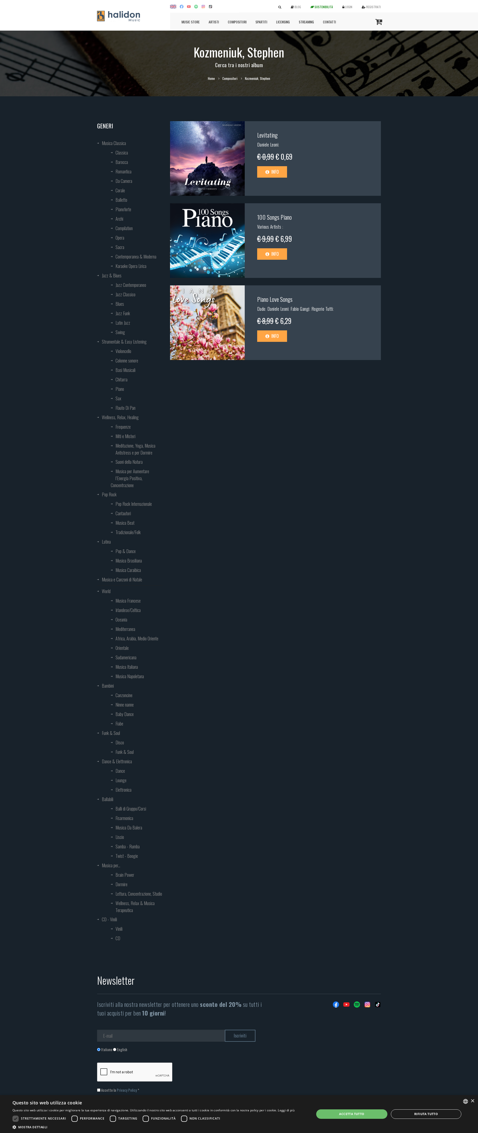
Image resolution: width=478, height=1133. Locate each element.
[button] (153, 1127)
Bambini (108, 685)
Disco (120, 742)
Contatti (329, 21)
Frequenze (123, 426)
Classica (122, 152)
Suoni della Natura (129, 462)
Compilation (124, 228)
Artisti (214, 21)
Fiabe (119, 723)
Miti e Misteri (125, 436)
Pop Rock (109, 494)
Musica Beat (125, 522)
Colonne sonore (127, 360)
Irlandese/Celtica (128, 610)
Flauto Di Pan (125, 408)
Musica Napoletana (130, 676)
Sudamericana (126, 657)
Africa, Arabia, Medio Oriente (137, 638)
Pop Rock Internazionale (134, 504)
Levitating (267, 134)
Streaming (306, 21)
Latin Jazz (123, 322)
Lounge (121, 780)
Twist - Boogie (127, 856)
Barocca (122, 162)
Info (274, 171)
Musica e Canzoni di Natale (122, 579)
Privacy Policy (127, 1090)
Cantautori (123, 513)
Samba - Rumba (128, 846)
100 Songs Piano (274, 216)
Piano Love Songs (275, 299)
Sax (118, 398)
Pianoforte (123, 209)
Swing (120, 332)
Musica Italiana (127, 667)
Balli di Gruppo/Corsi (131, 808)
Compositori (237, 21)
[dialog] (239, 1114)
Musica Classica (114, 143)
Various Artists (269, 226)
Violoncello (123, 351)
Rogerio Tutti (322, 309)
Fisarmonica (124, 818)
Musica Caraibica (128, 570)
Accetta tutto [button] (351, 1114)
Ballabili (107, 799)
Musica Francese (128, 600)
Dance (120, 771)
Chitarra (121, 379)
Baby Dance (125, 714)
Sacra (120, 247)
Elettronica (123, 789)
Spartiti (261, 21)
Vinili (119, 929)
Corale (120, 190)
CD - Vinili (109, 919)
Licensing (283, 21)
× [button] (472, 1101)
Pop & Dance (126, 551)
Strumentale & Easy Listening (124, 341)
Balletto (121, 200)
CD (118, 938)
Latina (106, 541)
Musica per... (111, 865)
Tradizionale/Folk (128, 532)
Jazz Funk (123, 313)
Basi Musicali (125, 370)
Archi (119, 218)
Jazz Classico (125, 294)
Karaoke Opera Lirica (131, 266)
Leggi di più (286, 1110)
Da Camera (124, 181)
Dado (261, 309)
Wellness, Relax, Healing (120, 417)
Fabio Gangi (300, 309)
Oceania (121, 619)
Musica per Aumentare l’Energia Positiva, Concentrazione (130, 478)
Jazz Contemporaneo (131, 285)
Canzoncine (124, 695)
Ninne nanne (125, 704)
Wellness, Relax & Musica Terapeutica (135, 906)
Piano (120, 389)
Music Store (190, 21)
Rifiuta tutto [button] (426, 1114)
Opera (120, 237)
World (106, 591)
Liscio (120, 837)
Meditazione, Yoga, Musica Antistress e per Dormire (135, 449)
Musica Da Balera (129, 827)
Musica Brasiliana (129, 560)
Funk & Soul (111, 733)
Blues (120, 304)
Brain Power (125, 875)
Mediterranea (125, 629)
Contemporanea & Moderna (136, 256)
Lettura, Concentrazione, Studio (139, 893)
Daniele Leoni (268, 144)
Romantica (123, 171)
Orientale (122, 648)
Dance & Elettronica (117, 761)
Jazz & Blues (111, 275)
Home (211, 78)
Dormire (121, 884)
